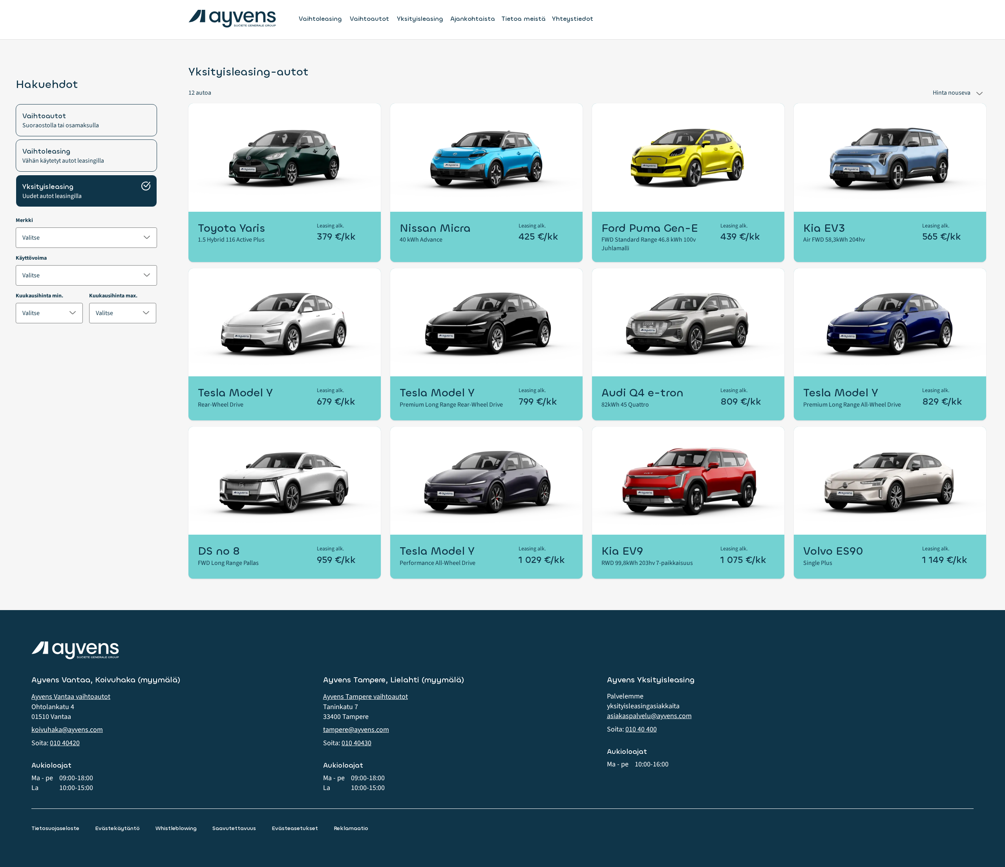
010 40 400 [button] (641, 729)
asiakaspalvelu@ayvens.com (649, 716)
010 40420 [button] (65, 743)
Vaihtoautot (369, 19)
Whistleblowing (176, 828)
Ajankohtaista (472, 19)
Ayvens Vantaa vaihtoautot (70, 697)
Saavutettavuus (234, 828)
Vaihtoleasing (320, 19)
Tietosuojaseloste (55, 828)
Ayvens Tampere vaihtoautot (365, 697)
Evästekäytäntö (117, 828)
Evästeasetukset (295, 828)
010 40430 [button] (356, 743)
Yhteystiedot (572, 19)
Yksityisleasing (420, 19)
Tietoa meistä (523, 19)
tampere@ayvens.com (356, 730)
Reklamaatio (351, 828)
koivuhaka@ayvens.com (67, 730)
